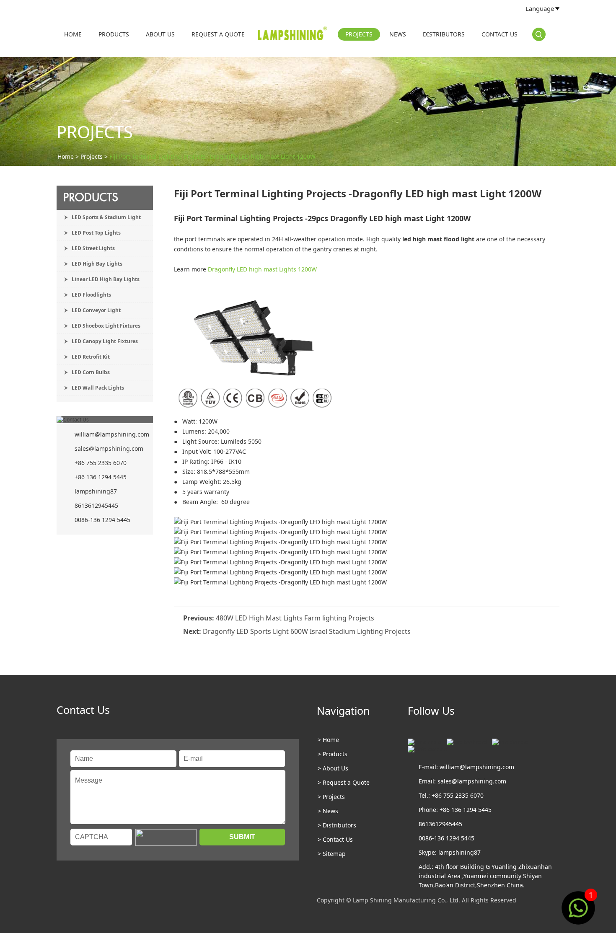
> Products (332, 754)
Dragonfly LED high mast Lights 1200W (263, 269)
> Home (328, 740)
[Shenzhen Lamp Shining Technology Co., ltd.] (293, 35)
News (397, 34)
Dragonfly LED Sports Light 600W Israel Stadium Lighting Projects (307, 631)
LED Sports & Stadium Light (106, 217)
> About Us (333, 768)
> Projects (331, 797)
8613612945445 (96, 505)
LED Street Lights (93, 248)
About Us (160, 34)
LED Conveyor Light (96, 310)
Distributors (444, 34)
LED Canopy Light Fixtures (105, 341)
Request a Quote (218, 34)
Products (113, 34)
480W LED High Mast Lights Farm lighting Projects (295, 618)
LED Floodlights (91, 294)
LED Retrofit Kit (91, 356)
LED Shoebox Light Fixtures (106, 325)
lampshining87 (96, 491)
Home (73, 34)
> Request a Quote (344, 782)
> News (328, 811)
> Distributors (337, 825)
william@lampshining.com (112, 434)
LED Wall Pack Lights (98, 387)
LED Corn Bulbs (91, 372)
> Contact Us (335, 839)
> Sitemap (332, 854)
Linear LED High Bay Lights (106, 279)
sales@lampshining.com (109, 448)
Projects (359, 34)
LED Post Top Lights (96, 232)
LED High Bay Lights (97, 263)
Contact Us (499, 34)
